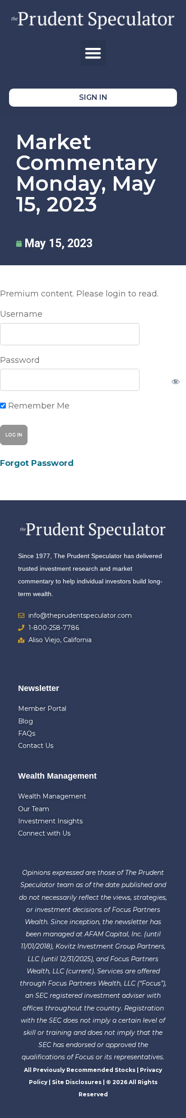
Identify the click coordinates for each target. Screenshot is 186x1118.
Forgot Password (37, 463)
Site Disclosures (77, 1082)
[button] (93, 53)
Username (21, 314)
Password (20, 360)
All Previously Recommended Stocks (79, 1069)
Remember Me (38, 406)
